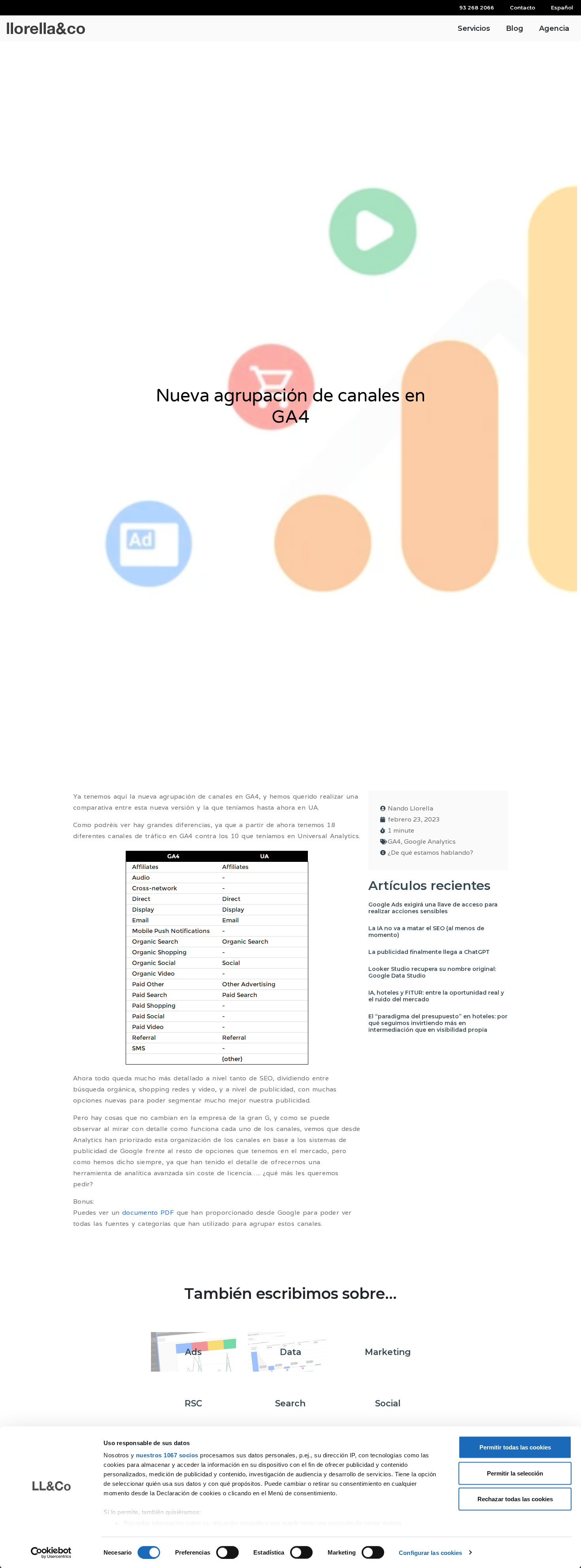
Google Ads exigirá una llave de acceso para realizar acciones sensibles (433, 908)
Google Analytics (430, 841)
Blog (514, 28)
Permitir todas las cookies (515, 1447)
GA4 (394, 841)
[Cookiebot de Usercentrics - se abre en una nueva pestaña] (51, 1553)
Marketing (388, 1352)
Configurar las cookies (430, 1552)
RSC (193, 1403)
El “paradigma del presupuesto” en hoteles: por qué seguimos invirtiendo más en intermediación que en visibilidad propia (437, 1023)
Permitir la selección (515, 1473)
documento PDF (148, 1212)
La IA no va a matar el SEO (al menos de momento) (426, 932)
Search (290, 1403)
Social (387, 1403)
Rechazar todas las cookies (515, 1499)
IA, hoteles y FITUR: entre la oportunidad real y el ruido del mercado (436, 996)
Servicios (474, 28)
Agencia (554, 28)
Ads (193, 1352)
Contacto (522, 7)
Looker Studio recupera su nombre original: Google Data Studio (432, 972)
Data (290, 1352)
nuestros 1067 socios (167, 1455)
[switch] (227, 1552)
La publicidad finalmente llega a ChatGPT (429, 952)
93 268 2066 (476, 7)
